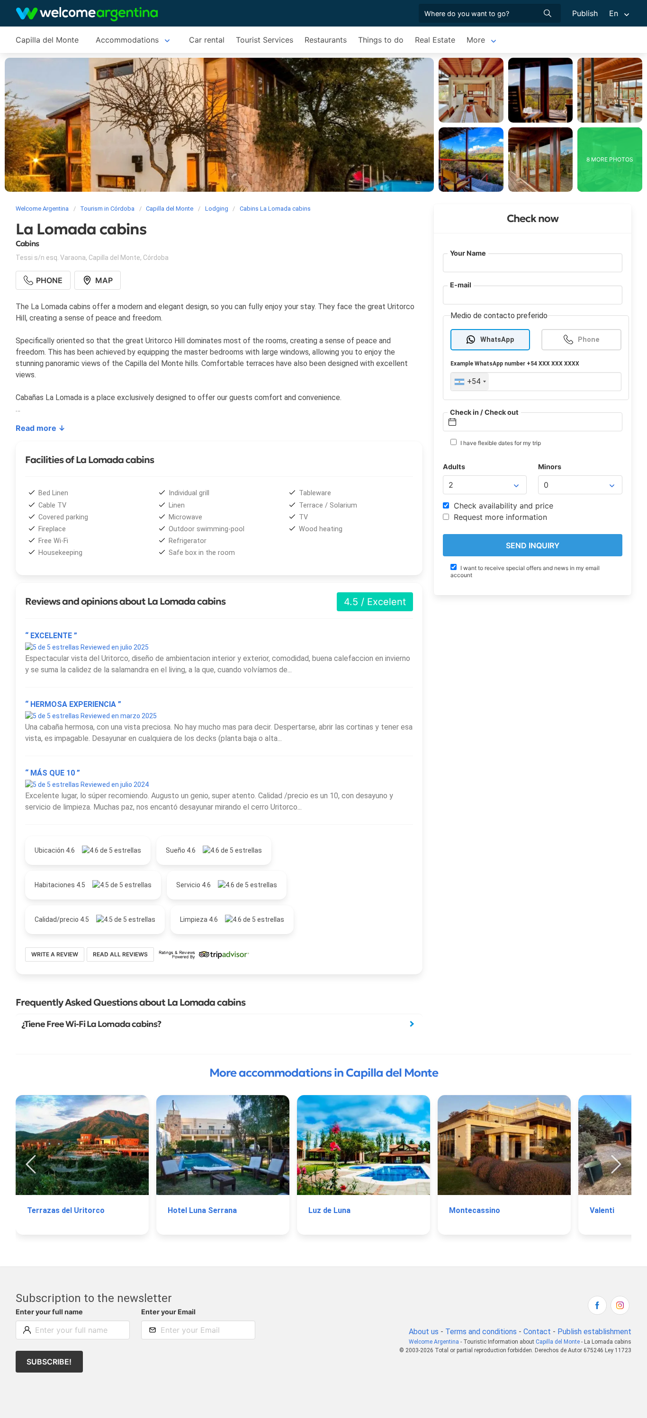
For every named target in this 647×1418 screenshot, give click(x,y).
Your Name (468, 253)
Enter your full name (49, 1312)
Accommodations (127, 40)
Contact (537, 1331)
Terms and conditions (481, 1331)
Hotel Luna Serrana (202, 1210)
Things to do (381, 40)
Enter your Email (168, 1312)
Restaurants (326, 40)
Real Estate (435, 40)
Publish (585, 13)
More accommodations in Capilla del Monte (323, 1073)
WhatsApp (497, 340)
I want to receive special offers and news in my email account (525, 572)
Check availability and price (502, 506)
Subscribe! (49, 1361)
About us (424, 1331)
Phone (589, 340)
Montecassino (474, 1210)
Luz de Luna (329, 1210)
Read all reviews (120, 954)
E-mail (460, 285)
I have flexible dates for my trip (500, 443)
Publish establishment (594, 1331)
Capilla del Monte (47, 40)
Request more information (499, 517)
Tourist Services (264, 40)
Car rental (207, 40)
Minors (549, 467)
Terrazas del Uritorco (66, 1210)
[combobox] (470, 382)
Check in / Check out (484, 412)
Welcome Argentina (434, 1341)
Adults (454, 467)
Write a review (54, 954)
